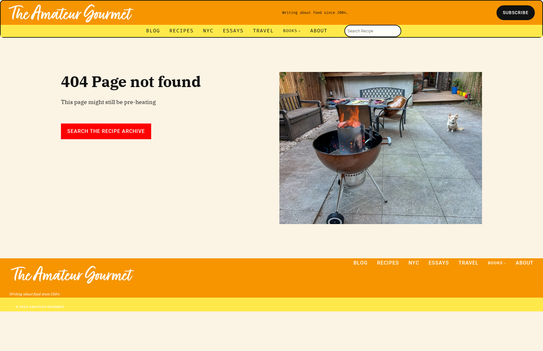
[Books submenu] (299, 31)
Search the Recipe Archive (106, 131)
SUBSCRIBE (516, 12)
